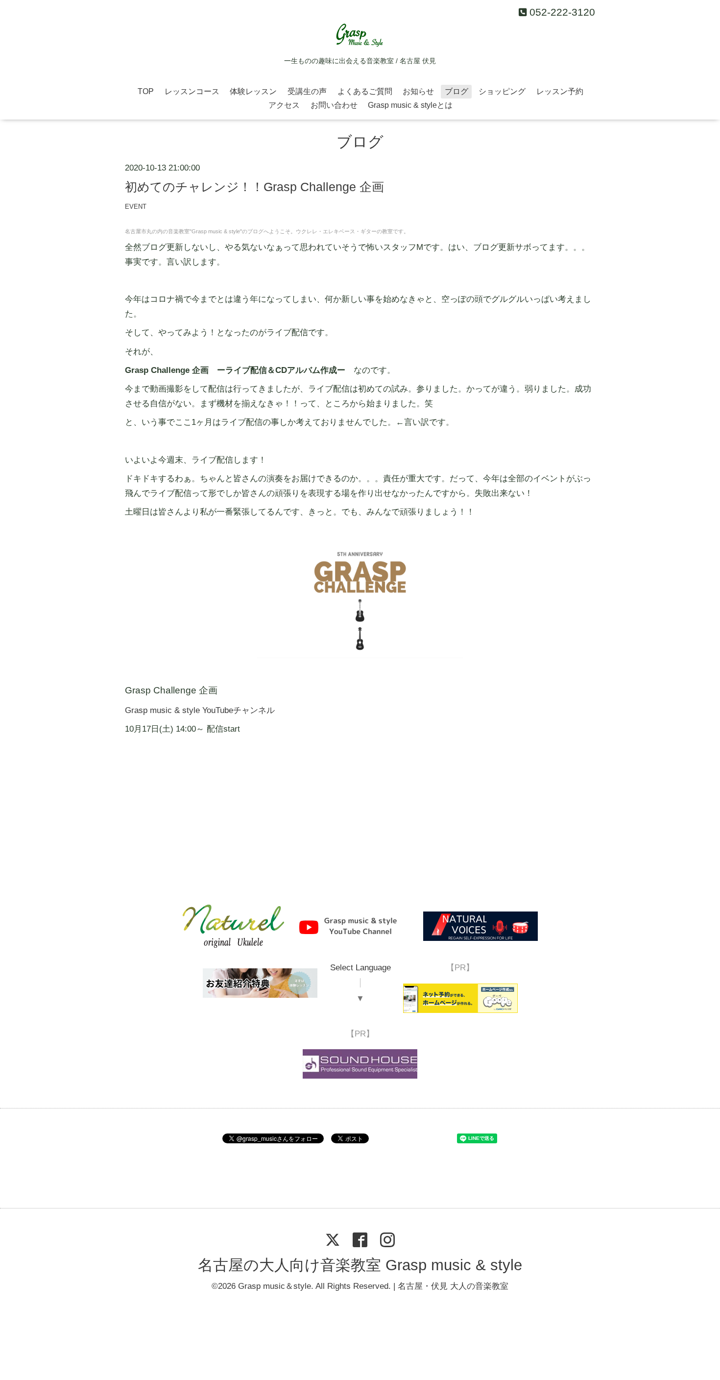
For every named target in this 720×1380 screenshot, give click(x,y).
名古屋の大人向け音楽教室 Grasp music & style (360, 1265)
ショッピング (502, 91)
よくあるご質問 (364, 91)
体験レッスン (253, 91)
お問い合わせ (334, 105)
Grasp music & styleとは (410, 105)
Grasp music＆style (274, 1286)
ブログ (456, 91)
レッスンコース (192, 91)
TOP (146, 91)
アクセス (284, 105)
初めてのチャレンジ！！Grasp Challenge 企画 (254, 187)
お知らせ (418, 91)
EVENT (135, 206)
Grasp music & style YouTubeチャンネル (200, 710)
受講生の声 (307, 91)
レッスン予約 (559, 91)
